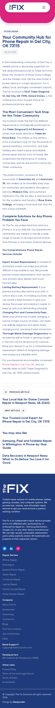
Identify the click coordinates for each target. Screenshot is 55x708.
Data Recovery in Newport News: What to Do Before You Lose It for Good (25, 459)
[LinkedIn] (11, 548)
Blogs (5, 624)
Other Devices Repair (13, 594)
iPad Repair (8, 565)
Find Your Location (11, 629)
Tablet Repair (9, 574)
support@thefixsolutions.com (17, 647)
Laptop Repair (9, 584)
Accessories (8, 609)
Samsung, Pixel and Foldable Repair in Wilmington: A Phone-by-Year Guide (27, 444)
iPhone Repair (9, 560)
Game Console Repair (13, 589)
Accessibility (8, 682)
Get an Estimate (11, 634)
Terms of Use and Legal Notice (18, 673)
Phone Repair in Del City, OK (18, 364)
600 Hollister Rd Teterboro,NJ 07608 (20, 658)
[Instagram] (18, 548)
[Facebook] (4, 548)
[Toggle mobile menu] (44, 7)
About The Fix (9, 604)
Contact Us (8, 619)
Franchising (8, 614)
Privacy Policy (9, 669)
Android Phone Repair (13, 569)
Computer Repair (11, 579)
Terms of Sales (9, 678)
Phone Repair (11, 31)
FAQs (5, 638)
